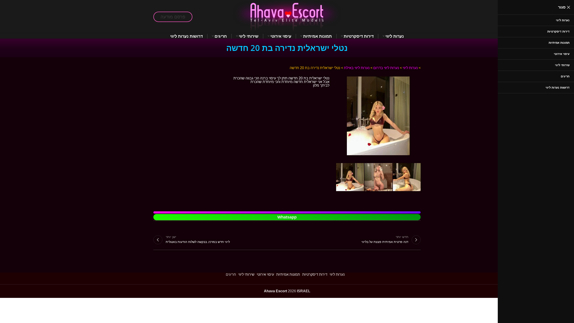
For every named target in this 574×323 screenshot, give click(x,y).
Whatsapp (287, 217)
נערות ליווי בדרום (386, 68)
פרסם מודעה (173, 16)
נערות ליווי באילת (357, 68)
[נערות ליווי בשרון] (378, 78)
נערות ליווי (410, 68)
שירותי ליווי (246, 274)
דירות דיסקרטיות (314, 274)
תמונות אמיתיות (288, 274)
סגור (561, 7)
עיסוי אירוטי (265, 274)
